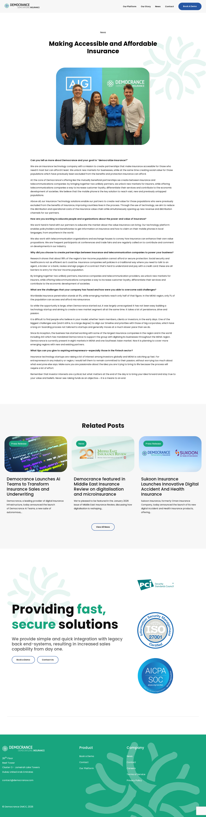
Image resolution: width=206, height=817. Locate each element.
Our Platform (129, 6)
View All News (103, 527)
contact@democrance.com (17, 780)
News (158, 6)
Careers (131, 768)
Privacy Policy (134, 780)
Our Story (146, 6)
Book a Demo (23, 659)
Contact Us (48, 659)
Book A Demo (190, 6)
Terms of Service (136, 774)
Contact (169, 6)
